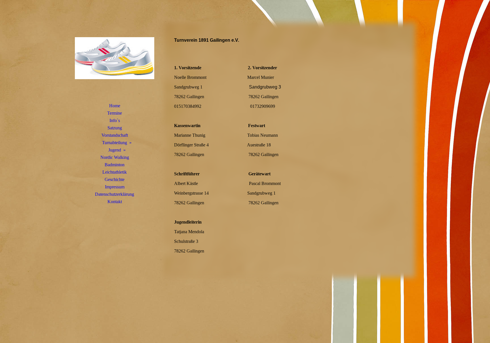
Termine (114, 113)
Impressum (114, 186)
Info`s (114, 120)
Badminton (114, 164)
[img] (114, 58)
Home (114, 105)
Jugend (114, 150)
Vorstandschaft (115, 135)
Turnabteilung (114, 142)
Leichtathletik (114, 172)
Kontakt (114, 201)
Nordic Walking (114, 157)
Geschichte (114, 179)
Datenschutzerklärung (114, 194)
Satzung (114, 127)
